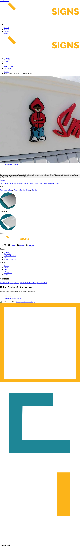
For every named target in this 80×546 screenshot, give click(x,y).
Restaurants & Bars (6, 190)
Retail (15, 190)
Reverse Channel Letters (51, 183)
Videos (6, 33)
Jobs (5, 257)
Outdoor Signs (28, 183)
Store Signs (19, 183)
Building (34, 190)
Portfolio (6, 31)
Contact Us (7, 60)
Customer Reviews (10, 256)
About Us (7, 58)
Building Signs (38, 183)
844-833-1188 (4, 283)
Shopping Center (24, 190)
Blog (5, 269)
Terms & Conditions (10, 259)
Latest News (8, 273)
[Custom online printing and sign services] (9, 297)
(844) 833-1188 (8, 67)
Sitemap (6, 274)
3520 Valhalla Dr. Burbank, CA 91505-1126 (33, 283)
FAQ (5, 271)
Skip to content (4, 1)
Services (6, 29)
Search (6, 61)
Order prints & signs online (12, 298)
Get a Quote (7, 68)
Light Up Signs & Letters (8, 183)
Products (6, 28)
